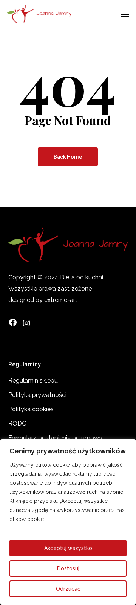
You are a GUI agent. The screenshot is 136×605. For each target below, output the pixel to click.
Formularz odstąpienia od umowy (55, 437)
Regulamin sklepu (33, 380)
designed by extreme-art (42, 299)
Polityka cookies (31, 409)
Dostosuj (68, 568)
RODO (17, 423)
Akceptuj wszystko (68, 548)
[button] (125, 14)
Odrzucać (68, 589)
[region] (68, 522)
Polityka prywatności (37, 394)
